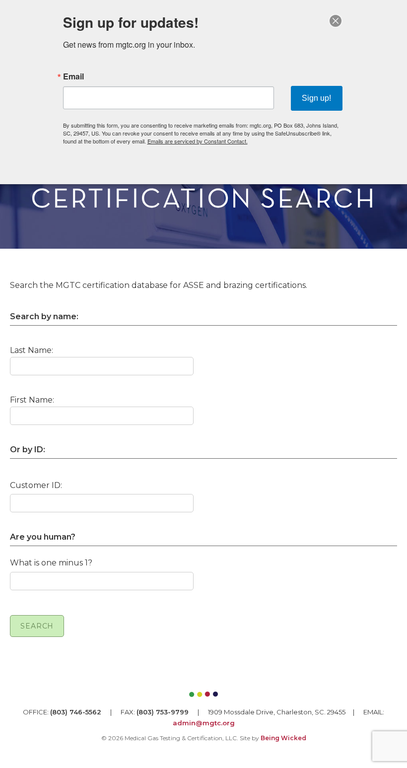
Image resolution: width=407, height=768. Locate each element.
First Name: (32, 400)
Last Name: (31, 350)
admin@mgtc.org (204, 723)
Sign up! (316, 98)
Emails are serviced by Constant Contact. (197, 141)
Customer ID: (36, 485)
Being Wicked (283, 738)
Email (73, 76)
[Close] (335, 21)
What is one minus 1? (51, 562)
